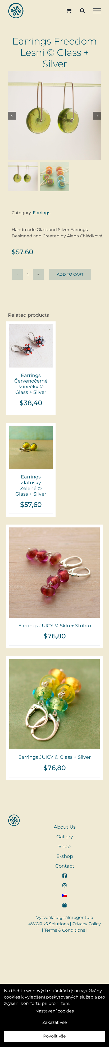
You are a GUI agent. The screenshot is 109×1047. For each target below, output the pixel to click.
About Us (65, 827)
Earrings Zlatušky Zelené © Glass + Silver (30, 485)
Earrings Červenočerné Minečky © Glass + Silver (31, 384)
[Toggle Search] (82, 10)
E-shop (64, 856)
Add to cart (70, 274)
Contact (64, 866)
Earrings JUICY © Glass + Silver (54, 757)
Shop (64, 846)
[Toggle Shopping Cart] (68, 10)
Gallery (64, 837)
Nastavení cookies (54, 1011)
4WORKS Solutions (48, 923)
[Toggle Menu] (97, 10)
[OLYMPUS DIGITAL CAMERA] (54, 115)
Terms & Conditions (64, 930)
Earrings (41, 212)
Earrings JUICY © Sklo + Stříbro (54, 626)
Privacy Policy (86, 923)
